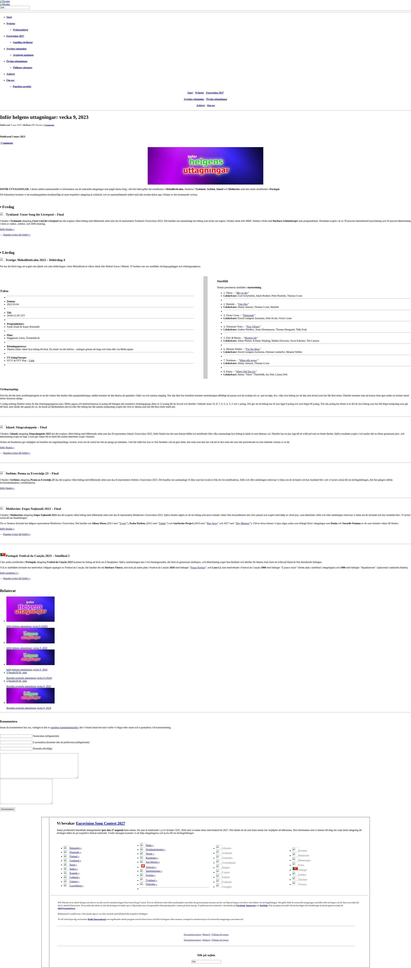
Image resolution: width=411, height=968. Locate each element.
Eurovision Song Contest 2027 (100, 823)
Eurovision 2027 (15, 36)
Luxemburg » (76, 885)
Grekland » (75, 860)
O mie (123, 523)
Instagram (251, 905)
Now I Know (253, 326)
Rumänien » (152, 858)
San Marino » (153, 862)
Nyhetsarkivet (20, 29)
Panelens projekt (22, 86)
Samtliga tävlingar (23, 42)
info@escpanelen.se (66, 908)
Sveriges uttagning (16, 48)
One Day (243, 304)
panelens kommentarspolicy (65, 727)
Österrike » (151, 884)
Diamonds (248, 315)
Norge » (150, 853)
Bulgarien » (76, 848)
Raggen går (251, 337)
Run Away (212, 523)
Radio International (97, 919)
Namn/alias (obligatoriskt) (46, 736)
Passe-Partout (198, 567)
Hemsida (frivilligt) (42, 748)
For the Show (253, 349)
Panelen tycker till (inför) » (16, 234)
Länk (31, 360)
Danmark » (75, 852)
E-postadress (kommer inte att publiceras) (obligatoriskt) (61, 742)
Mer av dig (242, 293)
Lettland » (75, 877)
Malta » (150, 845)
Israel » (73, 864)
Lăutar (162, 523)
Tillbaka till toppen (220, 934)
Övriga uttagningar (16, 61)
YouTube (264, 905)
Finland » (74, 856)
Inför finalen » (7, 229)
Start (9, 17)
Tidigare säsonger (22, 67)
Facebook (240, 905)
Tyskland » (151, 880)
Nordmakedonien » (156, 849)
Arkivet (10, 74)
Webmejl (206, 934)
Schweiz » (151, 867)
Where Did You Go (245, 371)
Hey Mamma (242, 523)
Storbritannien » (154, 871)
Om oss (10, 80)
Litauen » (74, 881)
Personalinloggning (192, 934)
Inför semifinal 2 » (9, 573)
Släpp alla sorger (248, 360)
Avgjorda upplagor (23, 55)
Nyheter (10, 23)
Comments (49, 125)
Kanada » (74, 873)
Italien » (74, 869)
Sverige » (151, 875)
